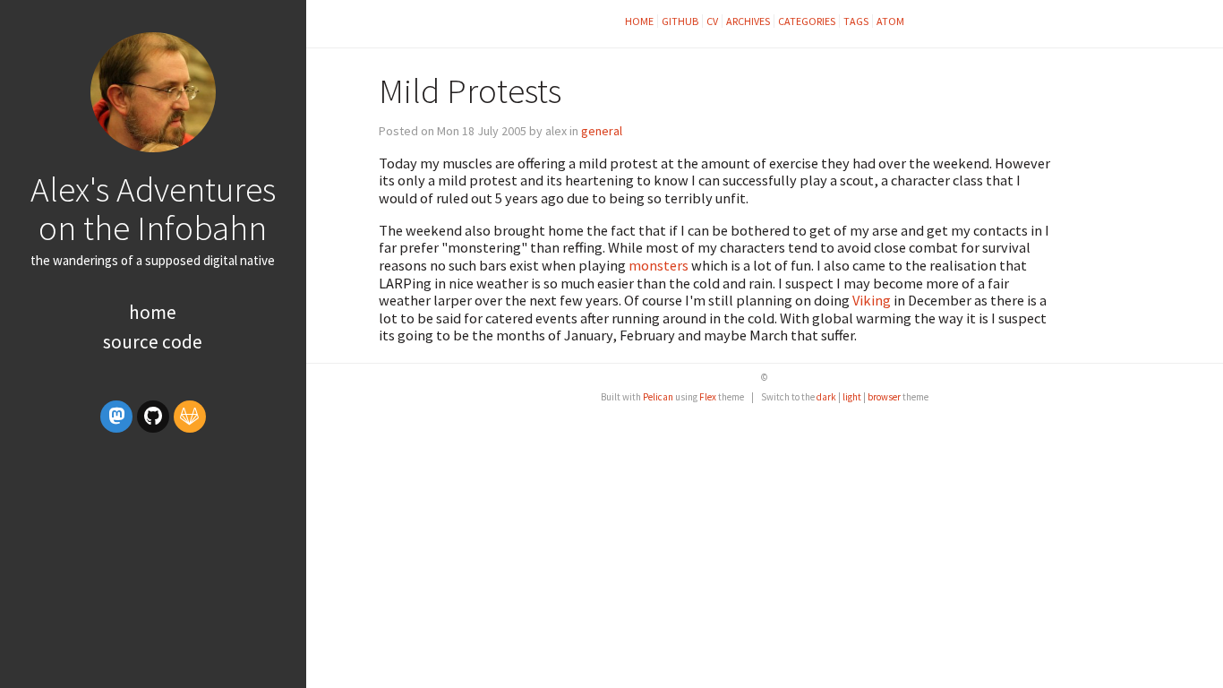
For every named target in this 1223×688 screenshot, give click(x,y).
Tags (855, 21)
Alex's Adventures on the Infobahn (153, 208)
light (851, 397)
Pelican (658, 397)
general (601, 131)
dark (826, 397)
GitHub (680, 21)
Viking (871, 300)
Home (152, 312)
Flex (707, 397)
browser (884, 397)
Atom (890, 21)
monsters (658, 265)
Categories (806, 21)
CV (712, 21)
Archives (748, 21)
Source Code (152, 342)
